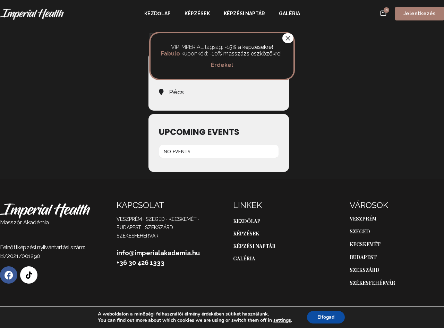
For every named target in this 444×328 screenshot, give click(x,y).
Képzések (197, 13)
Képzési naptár (244, 13)
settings (282, 320)
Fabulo (170, 53)
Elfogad (325, 317)
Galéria (289, 13)
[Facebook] (8, 275)
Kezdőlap (157, 13)
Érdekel (222, 65)
